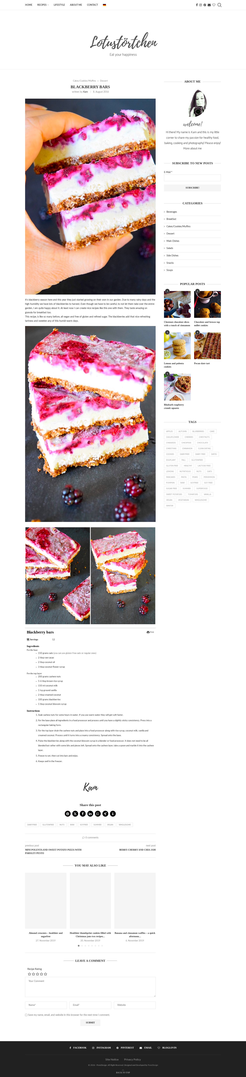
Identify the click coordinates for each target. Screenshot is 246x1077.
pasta (183, 477)
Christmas (171, 448)
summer (97, 825)
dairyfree (32, 825)
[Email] (209, 5)
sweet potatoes (174, 494)
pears (195, 477)
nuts (62, 825)
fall (184, 460)
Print (151, 632)
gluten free (172, 466)
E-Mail (168, 172)
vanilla (207, 494)
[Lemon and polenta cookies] (177, 345)
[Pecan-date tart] (207, 345)
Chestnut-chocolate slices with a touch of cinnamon (177, 324)
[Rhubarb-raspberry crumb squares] (177, 387)
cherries (189, 437)
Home (28, 5)
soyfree (84, 825)
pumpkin (170, 483)
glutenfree (48, 825)
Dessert (170, 234)
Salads (170, 248)
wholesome (125, 825)
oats (209, 471)
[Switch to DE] (104, 5)
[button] (68, 814)
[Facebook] (197, 5)
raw (72, 825)
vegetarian (183, 500)
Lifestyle (59, 5)
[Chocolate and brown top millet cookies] (207, 304)
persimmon (209, 477)
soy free (208, 483)
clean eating (204, 448)
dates (214, 454)
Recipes (42, 5)
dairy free (200, 454)
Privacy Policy (132, 1059)
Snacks (170, 263)
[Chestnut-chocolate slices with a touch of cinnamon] (177, 304)
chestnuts (204, 437)
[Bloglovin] (213, 5)
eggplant (171, 460)
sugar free (171, 488)
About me (76, 5)
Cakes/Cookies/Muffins (178, 226)
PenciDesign (153, 1065)
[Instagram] (200, 5)
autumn (183, 431)
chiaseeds (171, 443)
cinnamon (187, 448)
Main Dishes (173, 241)
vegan (110, 825)
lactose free (204, 466)
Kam (85, 92)
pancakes (170, 477)
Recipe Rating (34, 969)
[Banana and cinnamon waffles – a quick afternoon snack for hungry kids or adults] (135, 901)
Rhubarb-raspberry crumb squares (174, 406)
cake (212, 431)
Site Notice (111, 1059)
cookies (170, 454)
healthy (188, 466)
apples (169, 431)
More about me (192, 148)
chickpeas (186, 443)
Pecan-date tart (202, 363)
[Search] (219, 5)
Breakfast (171, 219)
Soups (170, 270)
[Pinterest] (204, 5)
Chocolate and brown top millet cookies (207, 324)
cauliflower (172, 437)
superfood (202, 488)
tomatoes (193, 494)
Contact (92, 5)
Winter (169, 506)
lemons (170, 471)
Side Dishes (172, 256)
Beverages (172, 212)
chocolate (202, 443)
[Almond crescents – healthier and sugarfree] (45, 901)
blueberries (198, 431)
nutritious (185, 471)
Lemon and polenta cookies (174, 365)
